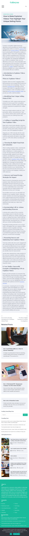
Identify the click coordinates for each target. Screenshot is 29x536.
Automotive (17, 510)
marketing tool (11, 86)
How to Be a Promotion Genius (11, 400)
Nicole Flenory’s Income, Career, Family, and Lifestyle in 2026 (13, 429)
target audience (15, 50)
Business (3, 503)
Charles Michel (15, 458)
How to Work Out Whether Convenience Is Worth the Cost (13, 424)
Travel (16, 512)
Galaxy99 (14, 2)
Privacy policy (16, 534)
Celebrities (3, 512)
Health (16, 508)
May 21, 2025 (20, 450)
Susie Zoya (14, 450)
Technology (17, 505)
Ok (11, 534)
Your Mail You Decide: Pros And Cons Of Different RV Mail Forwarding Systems (19, 472)
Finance (16, 503)
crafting (11, 66)
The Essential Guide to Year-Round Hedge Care (11, 427)
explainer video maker (17, 159)
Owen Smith (14, 442)
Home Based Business (6, 508)
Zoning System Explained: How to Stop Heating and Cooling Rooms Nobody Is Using (18, 464)
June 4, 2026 (20, 467)
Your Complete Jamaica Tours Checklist (19, 448)
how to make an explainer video (15, 91)
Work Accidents (14, 455)
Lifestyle (3, 510)
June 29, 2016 (22, 475)
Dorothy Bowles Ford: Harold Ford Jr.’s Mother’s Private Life (13, 431)
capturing (21, 49)
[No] (27, 531)
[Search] (26, 7)
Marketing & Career (8, 14)
